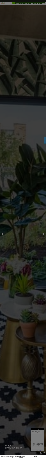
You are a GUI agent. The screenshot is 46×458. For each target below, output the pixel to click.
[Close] (45, 456)
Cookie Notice (21, 457)
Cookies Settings (35, 456)
